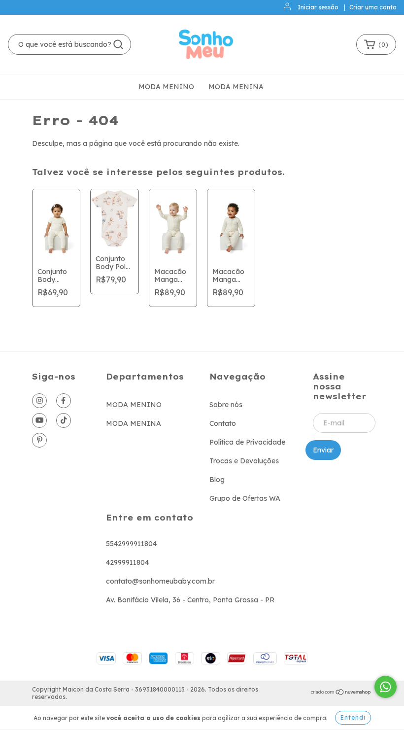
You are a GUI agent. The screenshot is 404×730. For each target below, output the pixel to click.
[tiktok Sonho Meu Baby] (63, 420)
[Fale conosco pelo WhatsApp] (385, 687)
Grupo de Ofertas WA (244, 498)
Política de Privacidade (247, 442)
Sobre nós (225, 404)
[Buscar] (118, 44)
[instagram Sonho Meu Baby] (39, 400)
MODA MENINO (166, 86)
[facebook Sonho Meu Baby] (63, 400)
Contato (222, 423)
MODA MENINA (236, 86)
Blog (217, 479)
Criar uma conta (373, 7)
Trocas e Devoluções (244, 460)
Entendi (353, 717)
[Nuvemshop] (341, 693)
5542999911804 (131, 543)
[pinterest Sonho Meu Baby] (39, 440)
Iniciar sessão (318, 7)
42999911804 (127, 562)
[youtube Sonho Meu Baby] (39, 420)
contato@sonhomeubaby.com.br (160, 581)
